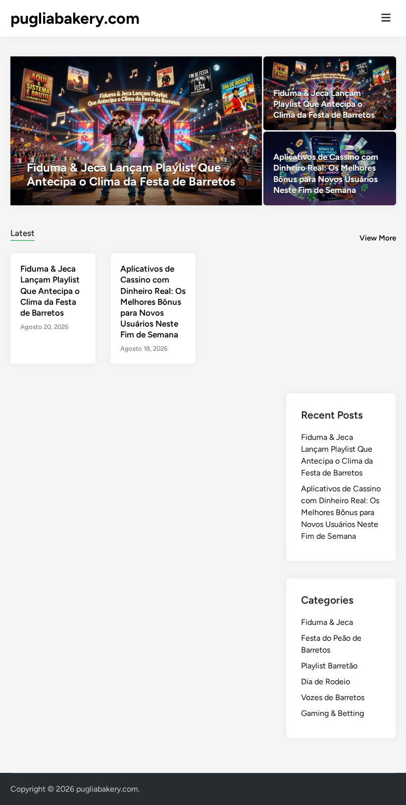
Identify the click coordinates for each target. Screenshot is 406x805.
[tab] (22, 232)
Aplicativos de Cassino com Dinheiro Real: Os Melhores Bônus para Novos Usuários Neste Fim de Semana (153, 301)
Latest (22, 233)
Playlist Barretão (329, 665)
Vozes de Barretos (332, 697)
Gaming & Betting (332, 713)
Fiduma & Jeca (327, 622)
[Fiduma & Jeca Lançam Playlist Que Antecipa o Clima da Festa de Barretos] (136, 130)
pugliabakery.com (75, 18)
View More (377, 238)
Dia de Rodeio (325, 681)
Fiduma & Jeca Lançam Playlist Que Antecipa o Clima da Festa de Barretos (50, 290)
